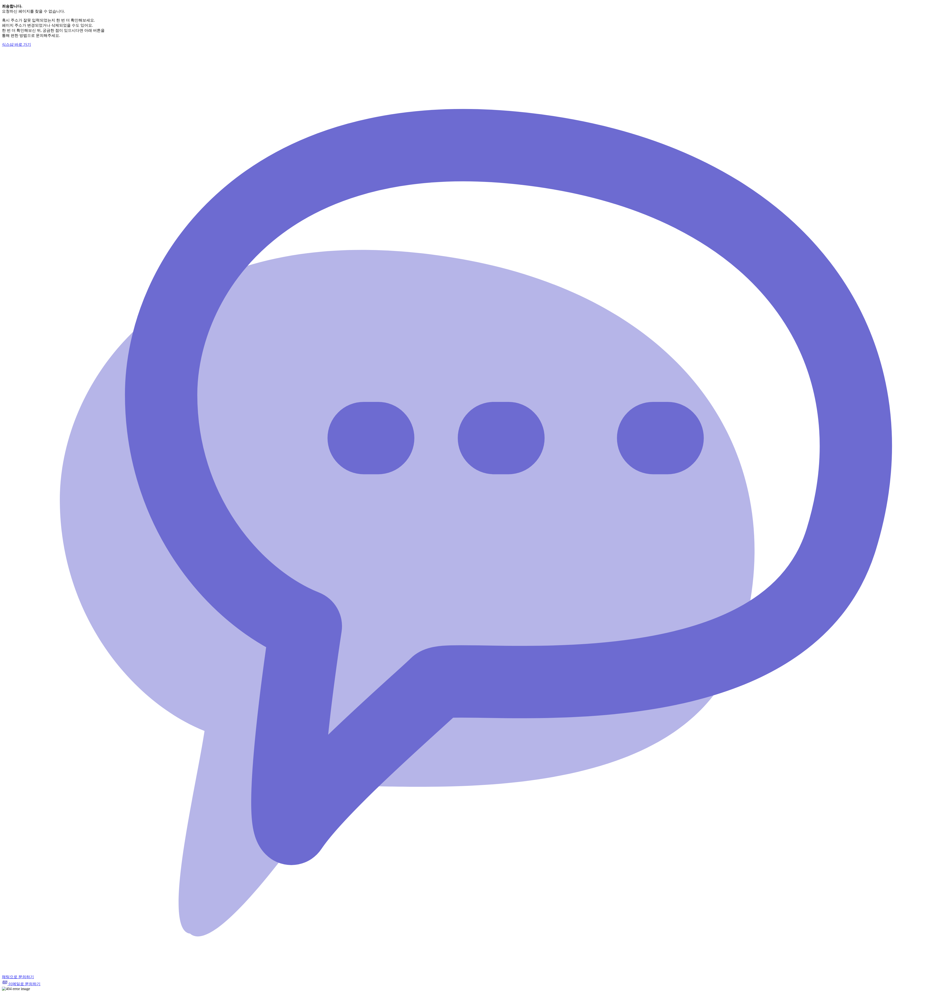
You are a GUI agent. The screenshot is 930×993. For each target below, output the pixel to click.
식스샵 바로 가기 (16, 44)
